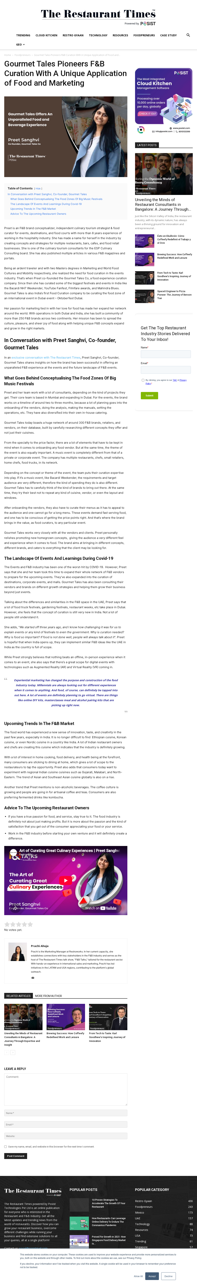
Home (7, 55)
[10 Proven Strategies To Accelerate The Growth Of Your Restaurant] (79, 1205)
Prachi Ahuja (39, 946)
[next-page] (12, 1052)
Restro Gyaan (73, 35)
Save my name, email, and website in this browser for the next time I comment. (51, 1146)
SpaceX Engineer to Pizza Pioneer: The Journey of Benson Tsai (174, 295)
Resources (120, 35)
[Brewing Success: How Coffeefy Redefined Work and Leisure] (66, 1017)
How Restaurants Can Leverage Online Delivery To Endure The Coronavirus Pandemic (109, 1222)
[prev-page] (6, 1052)
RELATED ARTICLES (19, 996)
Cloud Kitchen (46, 35)
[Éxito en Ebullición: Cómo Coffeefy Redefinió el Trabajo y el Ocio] (144, 241)
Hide (38, 188)
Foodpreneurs (144, 35)
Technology (98, 35)
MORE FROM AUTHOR (48, 996)
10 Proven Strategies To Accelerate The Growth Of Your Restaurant (108, 1203)
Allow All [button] (138, 1276)
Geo (19, 44)
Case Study (168, 35)
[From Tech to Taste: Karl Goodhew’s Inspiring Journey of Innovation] (108, 1017)
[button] (188, 35)
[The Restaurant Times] (98, 15)
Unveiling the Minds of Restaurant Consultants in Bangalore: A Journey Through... (163, 204)
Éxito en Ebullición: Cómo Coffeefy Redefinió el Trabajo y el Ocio (174, 239)
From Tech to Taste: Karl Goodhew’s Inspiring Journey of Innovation (107, 1037)
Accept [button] (152, 1276)
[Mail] (34, 978)
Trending (23, 35)
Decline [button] (168, 1276)
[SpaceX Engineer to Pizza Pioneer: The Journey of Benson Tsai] (144, 296)
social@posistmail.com (33, 1248)
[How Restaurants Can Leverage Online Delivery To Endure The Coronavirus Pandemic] (79, 1223)
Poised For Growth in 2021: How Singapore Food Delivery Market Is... (109, 1240)
